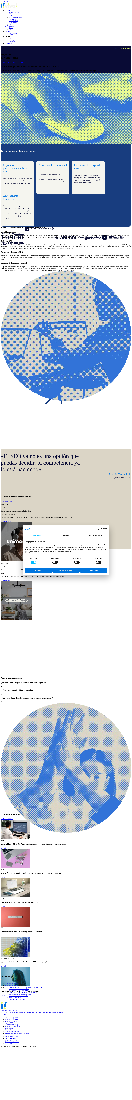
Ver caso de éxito (6, 521)
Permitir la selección (66, 570)
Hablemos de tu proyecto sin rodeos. (20, 994)
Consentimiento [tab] (37, 535)
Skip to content (5, 1)
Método (11, 28)
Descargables (13, 40)
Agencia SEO (9, 1023)
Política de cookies (10, 1038)
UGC (10, 24)
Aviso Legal (8, 1043)
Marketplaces (13, 22)
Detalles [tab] (66, 535)
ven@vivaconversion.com (9, 1010)
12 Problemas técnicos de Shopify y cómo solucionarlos (22, 932)
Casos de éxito (13, 33)
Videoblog (12, 41)
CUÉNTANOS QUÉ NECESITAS (12, 62)
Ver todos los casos (7, 501)
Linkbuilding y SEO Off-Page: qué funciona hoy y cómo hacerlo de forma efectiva (33, 844)
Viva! (116, 48)
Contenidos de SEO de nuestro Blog (20, 999)
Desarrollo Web (13, 21)
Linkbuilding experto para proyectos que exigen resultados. (27, 987)
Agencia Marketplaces (11, 1019)
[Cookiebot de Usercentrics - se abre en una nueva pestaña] (98, 529)
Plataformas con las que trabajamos (19, 990)
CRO (10, 15)
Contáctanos (8, 43)
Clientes (7, 31)
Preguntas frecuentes (15, 997)
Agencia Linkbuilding (11, 983)
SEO (10, 14)
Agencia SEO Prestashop (12, 1026)
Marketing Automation (15, 17)
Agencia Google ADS (11, 1018)
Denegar (38, 570)
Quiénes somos (9, 26)
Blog (10, 38)
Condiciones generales (11, 1040)
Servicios (7, 10)
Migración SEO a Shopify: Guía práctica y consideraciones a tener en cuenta (31, 873)
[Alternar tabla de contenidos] (2, 980)
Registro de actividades (12, 1042)
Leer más (4, 848)
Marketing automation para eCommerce (17, 1033)
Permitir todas (94, 570)
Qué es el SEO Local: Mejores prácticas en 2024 (19, 902)
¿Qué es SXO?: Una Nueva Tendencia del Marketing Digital (24, 962)
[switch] (55, 562)
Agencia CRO (9, 1028)
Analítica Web (13, 19)
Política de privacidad (11, 1036)
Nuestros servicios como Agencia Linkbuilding (23, 992)
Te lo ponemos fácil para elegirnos (19, 989)
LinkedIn (4, 1014)
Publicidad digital (6, 1012)
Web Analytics (9, 1030)
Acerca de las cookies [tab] (95, 535)
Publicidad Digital (14, 12)
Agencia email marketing (12, 1031)
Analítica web (37, 1012)
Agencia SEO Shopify (11, 1021)
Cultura (11, 29)
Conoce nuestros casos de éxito (18, 996)
